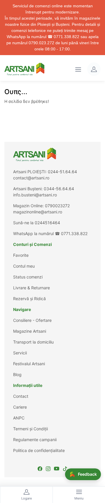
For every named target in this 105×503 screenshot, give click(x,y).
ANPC (18, 417)
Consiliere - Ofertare (32, 320)
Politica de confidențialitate (39, 450)
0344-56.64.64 (59, 188)
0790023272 (57, 205)
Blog (17, 374)
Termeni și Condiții (30, 428)
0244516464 (47, 222)
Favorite (21, 255)
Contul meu (24, 266)
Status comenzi (28, 276)
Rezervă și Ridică (29, 298)
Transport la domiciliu (33, 341)
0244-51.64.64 (62, 171)
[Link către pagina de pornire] (24, 69)
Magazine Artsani (29, 331)
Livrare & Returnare (31, 287)
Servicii (20, 352)
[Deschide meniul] (78, 69)
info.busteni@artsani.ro (35, 194)
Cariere (20, 407)
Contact (20, 396)
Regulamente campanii (35, 439)
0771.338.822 (74, 233)
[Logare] (94, 69)
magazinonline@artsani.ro (37, 211)
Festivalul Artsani (29, 363)
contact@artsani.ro (31, 177)
